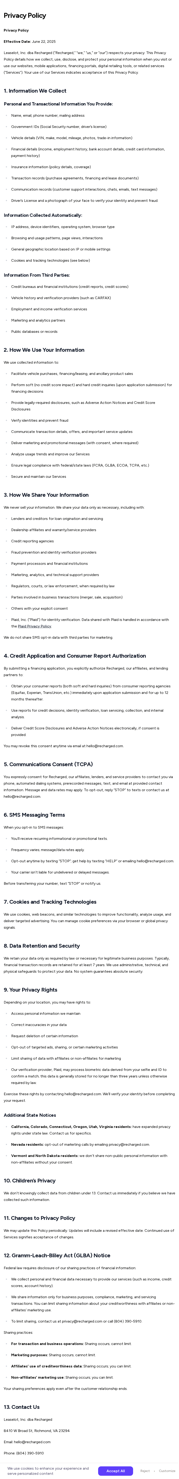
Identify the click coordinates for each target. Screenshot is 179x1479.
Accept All (116, 1471)
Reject (145, 1471)
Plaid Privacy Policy (34, 626)
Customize (167, 1471)
